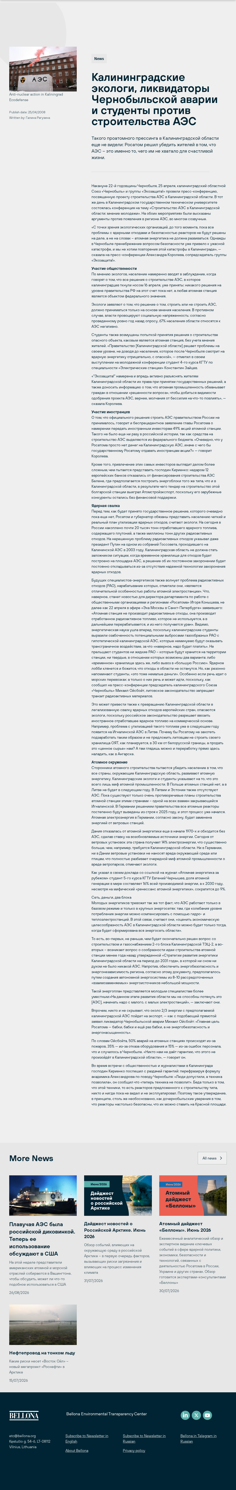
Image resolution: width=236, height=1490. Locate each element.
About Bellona (76, 1450)
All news (209, 1158)
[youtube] (207, 1415)
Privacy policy (134, 1450)
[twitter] (196, 1415)
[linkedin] (185, 1415)
